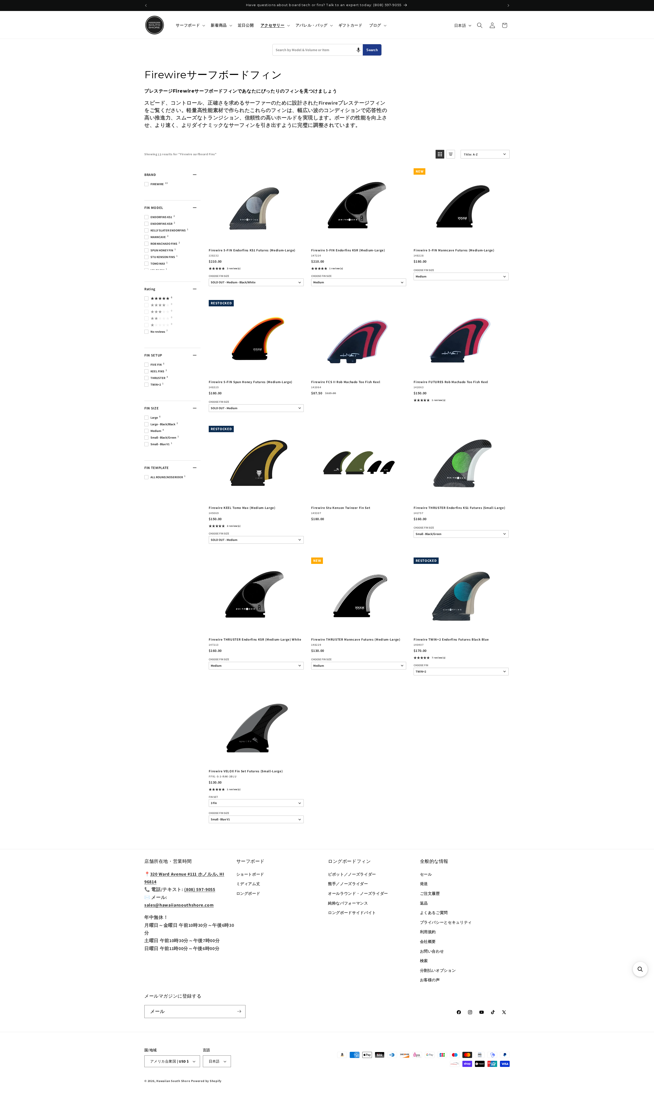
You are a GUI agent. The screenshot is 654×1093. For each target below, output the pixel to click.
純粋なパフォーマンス (348, 903)
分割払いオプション (438, 970)
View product (256, 238)
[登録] (239, 1011)
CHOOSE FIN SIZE (219, 276)
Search (372, 50)
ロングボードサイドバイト (352, 912)
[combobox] (318, 49)
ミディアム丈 (248, 883)
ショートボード (250, 874)
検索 (424, 960)
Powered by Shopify (206, 1081)
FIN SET (213, 797)
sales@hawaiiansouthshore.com (179, 905)
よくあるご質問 (434, 912)
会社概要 (428, 941)
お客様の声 (430, 979)
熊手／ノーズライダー (348, 883)
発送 (424, 883)
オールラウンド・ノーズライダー (358, 893)
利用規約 (428, 931)
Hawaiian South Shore (173, 1081)
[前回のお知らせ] (145, 5)
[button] (189, 25)
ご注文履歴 (430, 893)
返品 (424, 903)
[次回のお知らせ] (508, 5)
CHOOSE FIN (421, 665)
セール (426, 874)
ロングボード (248, 893)
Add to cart (358, 238)
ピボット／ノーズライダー (352, 874)
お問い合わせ (432, 951)
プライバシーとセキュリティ (446, 922)
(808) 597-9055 (199, 889)
